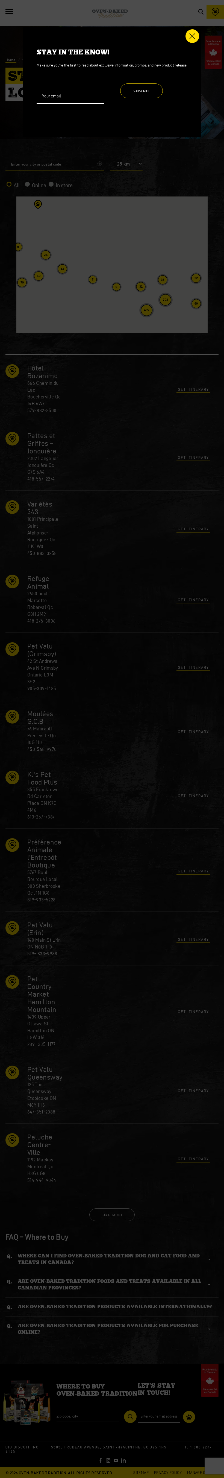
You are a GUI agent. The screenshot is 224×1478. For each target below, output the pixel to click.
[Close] (192, 36)
